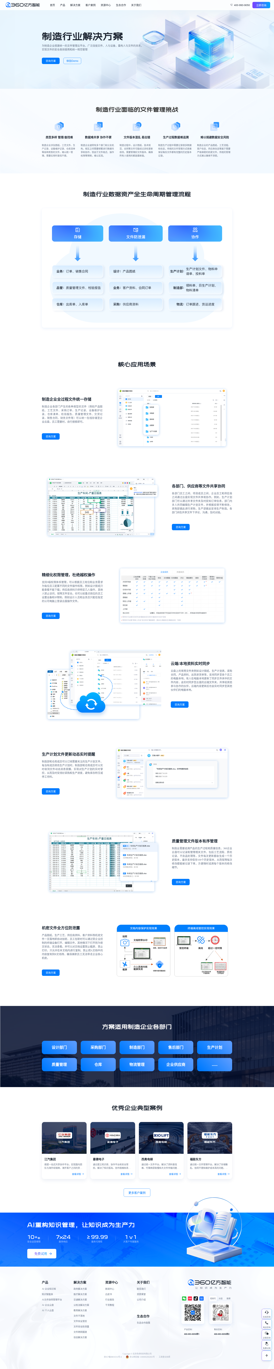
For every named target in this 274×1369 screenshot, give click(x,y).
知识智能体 (47, 1294)
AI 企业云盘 (48, 1305)
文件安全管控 (80, 1321)
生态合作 (121, 5)
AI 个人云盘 (48, 1310)
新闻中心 (109, 1289)
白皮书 (108, 1294)
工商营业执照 (164, 1357)
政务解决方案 (80, 1289)
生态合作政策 (143, 1323)
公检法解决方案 (81, 1305)
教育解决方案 (80, 1310)
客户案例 (90, 5)
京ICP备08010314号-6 (113, 1357)
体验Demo (72, 61)
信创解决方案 (80, 1337)
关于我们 (136, 5)
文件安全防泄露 (81, 1326)
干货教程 (109, 1305)
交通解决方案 (80, 1299)
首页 (52, 5)
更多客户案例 (137, 1193)
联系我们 (141, 1289)
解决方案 (75, 5)
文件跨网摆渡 (80, 1332)
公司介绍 (141, 1299)
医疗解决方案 (80, 1294)
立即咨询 (261, 5)
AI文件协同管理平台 (52, 1299)
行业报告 (109, 1299)
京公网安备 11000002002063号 (142, 1357)
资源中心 (106, 5)
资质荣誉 (141, 1294)
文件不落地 (79, 1316)
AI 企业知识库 (49, 1289)
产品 (62, 5)
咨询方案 (51, 61)
